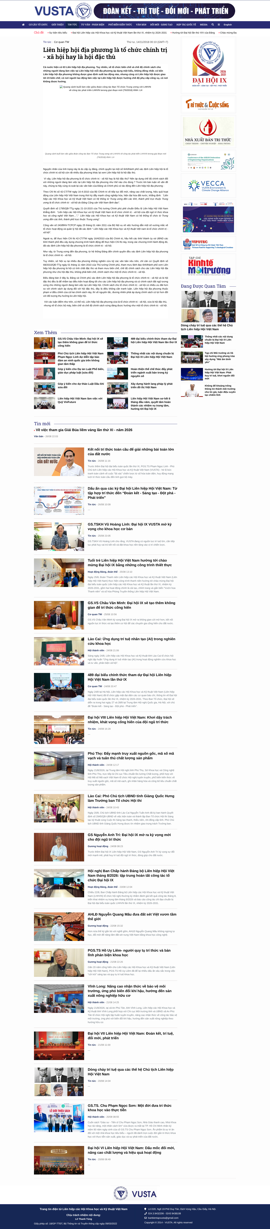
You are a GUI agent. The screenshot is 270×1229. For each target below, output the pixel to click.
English (228, 24)
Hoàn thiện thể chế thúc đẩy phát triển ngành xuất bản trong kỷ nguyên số (151, 373)
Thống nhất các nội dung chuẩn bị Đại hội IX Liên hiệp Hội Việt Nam (219, 339)
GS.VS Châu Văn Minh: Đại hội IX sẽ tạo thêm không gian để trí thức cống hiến (80, 342)
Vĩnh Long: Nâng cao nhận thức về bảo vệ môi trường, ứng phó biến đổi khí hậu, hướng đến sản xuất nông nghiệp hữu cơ (130, 991)
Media (203, 24)
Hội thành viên (96, 650)
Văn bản (141, 24)
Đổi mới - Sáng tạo (161, 24)
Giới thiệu (58, 24)
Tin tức (72, 24)
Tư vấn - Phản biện (92, 24)
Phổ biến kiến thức (120, 24)
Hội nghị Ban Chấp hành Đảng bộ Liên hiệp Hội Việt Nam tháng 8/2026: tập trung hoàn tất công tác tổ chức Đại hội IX (131, 875)
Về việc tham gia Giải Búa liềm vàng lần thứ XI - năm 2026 (84, 430)
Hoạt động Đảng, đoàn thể (103, 571)
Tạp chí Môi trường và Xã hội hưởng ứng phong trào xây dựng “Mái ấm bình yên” (220, 358)
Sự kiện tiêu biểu (52, 32)
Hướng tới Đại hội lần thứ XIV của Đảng (187, 32)
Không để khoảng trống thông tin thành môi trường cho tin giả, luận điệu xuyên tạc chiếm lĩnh (220, 390)
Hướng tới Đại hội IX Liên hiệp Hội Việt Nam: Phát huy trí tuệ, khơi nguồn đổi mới (220, 374)
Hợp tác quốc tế (186, 24)
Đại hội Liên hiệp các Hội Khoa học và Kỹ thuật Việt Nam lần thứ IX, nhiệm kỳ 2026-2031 (113, 32)
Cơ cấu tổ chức (38, 24)
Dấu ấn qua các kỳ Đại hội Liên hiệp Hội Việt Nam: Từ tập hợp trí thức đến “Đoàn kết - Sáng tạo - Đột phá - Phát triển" (132, 493)
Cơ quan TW (61, 42)
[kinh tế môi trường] (208, 266)
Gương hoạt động (98, 846)
